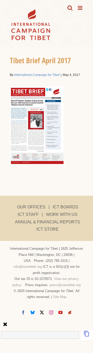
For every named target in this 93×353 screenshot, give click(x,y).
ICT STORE (47, 229)
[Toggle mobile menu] (80, 8)
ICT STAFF (28, 214)
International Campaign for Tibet (36, 75)
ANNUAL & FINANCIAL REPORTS (47, 222)
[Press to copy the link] (86, 335)
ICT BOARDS (65, 207)
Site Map (59, 297)
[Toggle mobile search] (70, 8)
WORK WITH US (62, 214)
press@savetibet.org (65, 285)
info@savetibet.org (28, 267)
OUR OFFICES (31, 207)
